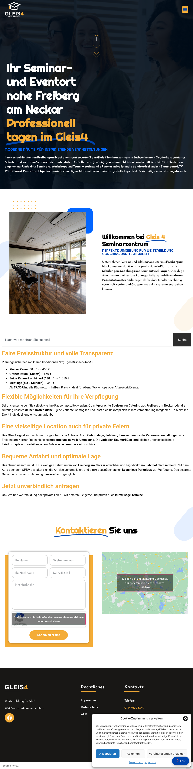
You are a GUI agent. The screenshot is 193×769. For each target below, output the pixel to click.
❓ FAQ (180, 761)
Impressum (150, 762)
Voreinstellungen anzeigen (167, 753)
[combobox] (87, 339)
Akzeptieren (107, 753)
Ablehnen (133, 753)
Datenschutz (136, 762)
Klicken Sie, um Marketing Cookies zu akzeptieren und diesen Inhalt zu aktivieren (49, 619)
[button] (185, 718)
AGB (84, 714)
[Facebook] (9, 717)
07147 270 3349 (134, 707)
